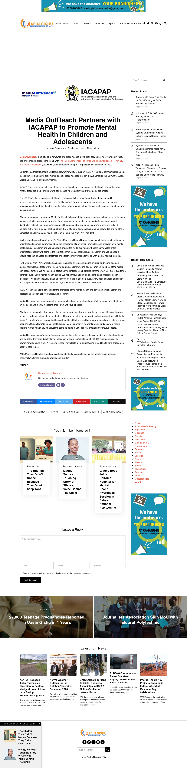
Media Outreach (71, 412)
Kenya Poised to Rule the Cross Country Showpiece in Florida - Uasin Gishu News (150, 296)
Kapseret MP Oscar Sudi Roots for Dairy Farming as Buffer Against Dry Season (151, 100)
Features (139, 449)
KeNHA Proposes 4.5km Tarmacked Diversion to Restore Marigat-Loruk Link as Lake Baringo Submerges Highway (151, 169)
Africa (138, 423)
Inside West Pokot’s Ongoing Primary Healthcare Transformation (150, 116)
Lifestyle (139, 455)
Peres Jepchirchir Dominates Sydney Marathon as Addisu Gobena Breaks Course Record (151, 132)
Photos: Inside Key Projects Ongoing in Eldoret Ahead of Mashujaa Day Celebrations (151, 686)
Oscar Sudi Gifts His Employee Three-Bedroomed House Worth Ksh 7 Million (152, 284)
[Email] (58, 385)
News (89, 148)
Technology (140, 468)
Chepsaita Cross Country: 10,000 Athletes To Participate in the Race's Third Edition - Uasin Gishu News (151, 319)
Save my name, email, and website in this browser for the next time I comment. (57, 573)
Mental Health (91, 412)
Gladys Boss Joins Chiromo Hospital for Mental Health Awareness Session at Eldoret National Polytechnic (108, 488)
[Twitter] (148, 23)
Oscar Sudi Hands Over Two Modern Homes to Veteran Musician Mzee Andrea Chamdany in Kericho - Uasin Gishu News (151, 272)
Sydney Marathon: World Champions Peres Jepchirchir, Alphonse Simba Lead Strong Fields (150, 150)
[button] (164, 80)
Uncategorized (142, 478)
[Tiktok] (160, 23)
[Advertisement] (93, 51)
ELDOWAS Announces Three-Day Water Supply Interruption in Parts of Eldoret (123, 677)
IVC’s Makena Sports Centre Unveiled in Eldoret (150, 343)
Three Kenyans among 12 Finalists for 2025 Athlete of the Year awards (152, 366)
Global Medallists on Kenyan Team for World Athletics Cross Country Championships (151, 306)
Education (140, 439)
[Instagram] (152, 23)
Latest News (62, 23)
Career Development (35, 412)
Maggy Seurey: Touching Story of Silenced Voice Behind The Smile (72, 481)
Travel (138, 475)
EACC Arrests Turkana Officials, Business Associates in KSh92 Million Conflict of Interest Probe (93, 686)
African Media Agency (130, 23)
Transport (139, 472)
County (76, 23)
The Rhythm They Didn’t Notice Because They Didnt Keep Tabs (35, 479)
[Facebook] (144, 23)
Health (138, 452)
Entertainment (142, 442)
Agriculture (140, 429)
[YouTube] (156, 23)
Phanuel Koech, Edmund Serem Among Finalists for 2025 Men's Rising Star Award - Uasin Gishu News (152, 355)
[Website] (63, 385)
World (97, 148)
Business (99, 23)
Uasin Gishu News (57, 148)
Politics (87, 23)
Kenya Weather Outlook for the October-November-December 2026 (61, 684)
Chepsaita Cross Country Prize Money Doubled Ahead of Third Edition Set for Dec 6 (152, 330)
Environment (141, 445)
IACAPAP (55, 412)
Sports (112, 23)
